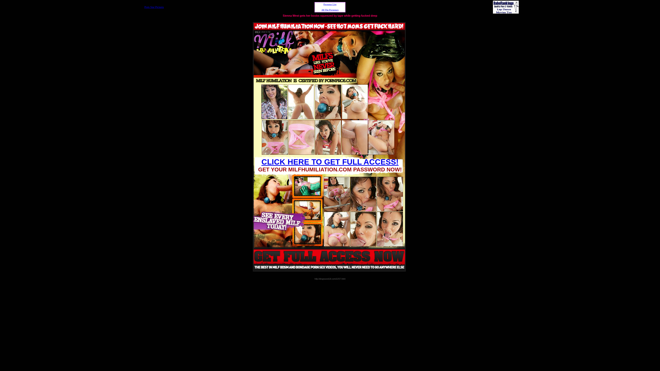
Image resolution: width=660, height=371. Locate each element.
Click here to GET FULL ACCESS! (330, 162)
